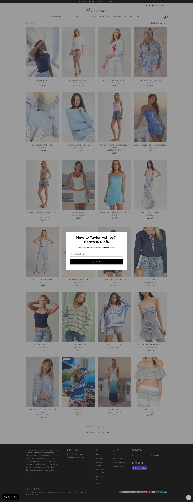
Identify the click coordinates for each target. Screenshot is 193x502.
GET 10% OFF (96, 262)
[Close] (124, 234)
